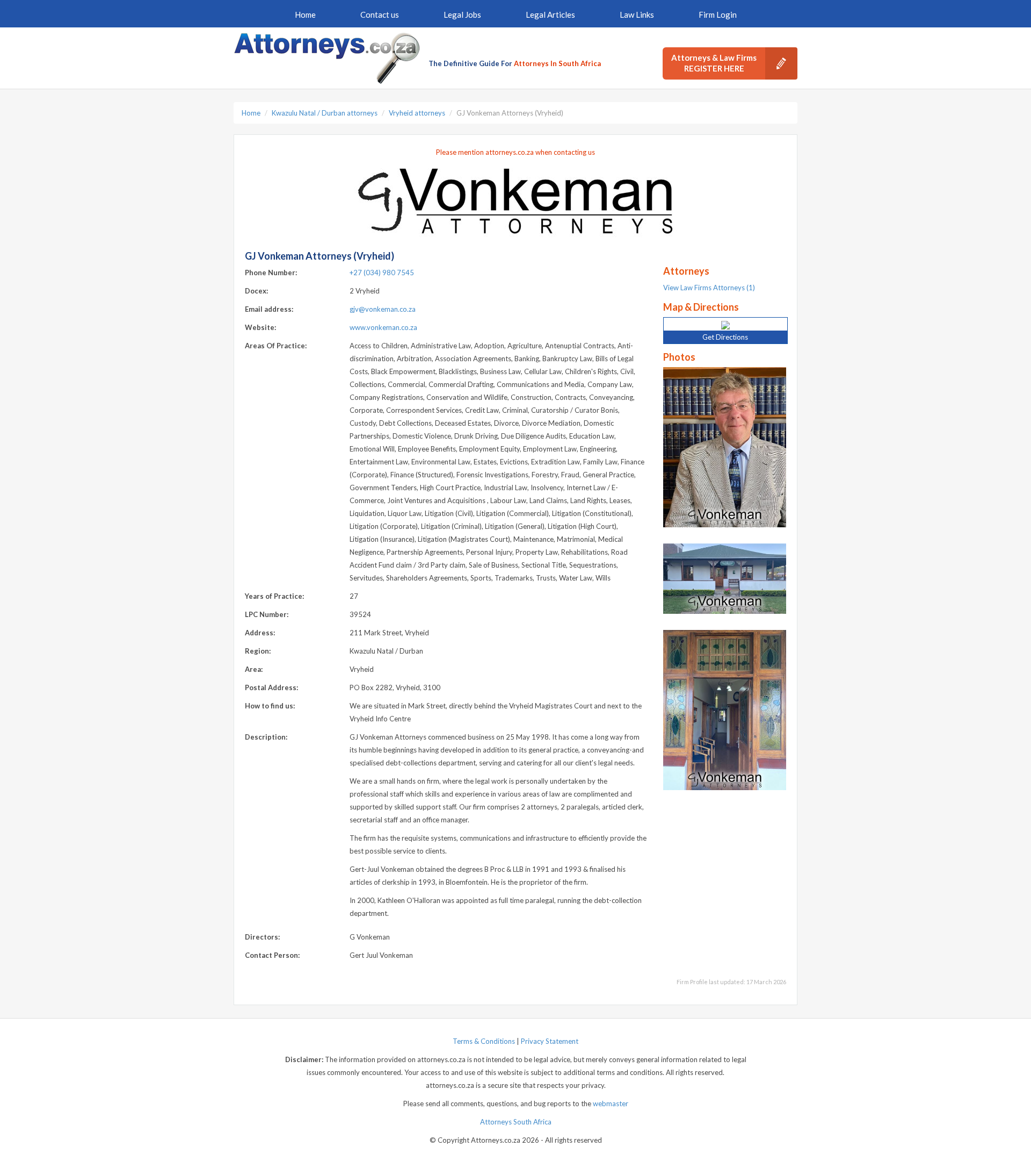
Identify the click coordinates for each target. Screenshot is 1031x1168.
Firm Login (718, 14)
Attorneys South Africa (515, 1121)
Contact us (379, 14)
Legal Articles (550, 14)
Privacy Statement (549, 1041)
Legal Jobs (462, 14)
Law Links (637, 14)
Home (305, 14)
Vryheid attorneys (417, 113)
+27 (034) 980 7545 (382, 272)
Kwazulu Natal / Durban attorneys (324, 113)
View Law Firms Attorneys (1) (709, 287)
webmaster (610, 1103)
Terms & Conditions (484, 1041)
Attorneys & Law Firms (714, 63)
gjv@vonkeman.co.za (383, 309)
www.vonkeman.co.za (383, 327)
